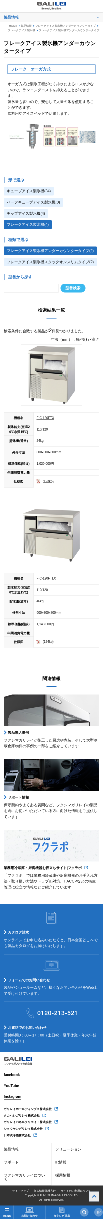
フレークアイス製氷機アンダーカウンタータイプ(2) (50, 251)
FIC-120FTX (45, 418)
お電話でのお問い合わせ (27, 1028)
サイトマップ (20, 1190)
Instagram (12, 1096)
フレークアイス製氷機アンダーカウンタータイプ (65, 25)
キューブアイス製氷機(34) (29, 191)
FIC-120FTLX (46, 578)
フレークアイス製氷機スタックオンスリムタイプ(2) (50, 262)
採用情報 (62, 1175)
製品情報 (26, 25)
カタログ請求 (18, 932)
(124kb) (48, 642)
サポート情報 (18, 797)
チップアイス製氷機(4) (26, 214)
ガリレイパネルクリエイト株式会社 (28, 1122)
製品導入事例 (18, 732)
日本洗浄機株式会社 (17, 1135)
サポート (11, 1162)
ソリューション (68, 1149)
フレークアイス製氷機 (21, 30)
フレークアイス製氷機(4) (28, 224)
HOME (13, 25)
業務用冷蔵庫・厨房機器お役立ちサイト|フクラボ (43, 868)
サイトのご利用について (76, 1190)
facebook (12, 1075)
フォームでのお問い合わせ (29, 980)
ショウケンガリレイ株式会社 (23, 1128)
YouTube (11, 1086)
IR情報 (60, 1162)
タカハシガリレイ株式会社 (22, 1115)
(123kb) (48, 481)
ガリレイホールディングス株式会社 (28, 1109)
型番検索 (73, 288)
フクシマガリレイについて (24, 1177)
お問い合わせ (30, 1212)
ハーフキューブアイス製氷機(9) (33, 202)
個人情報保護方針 (45, 1190)
